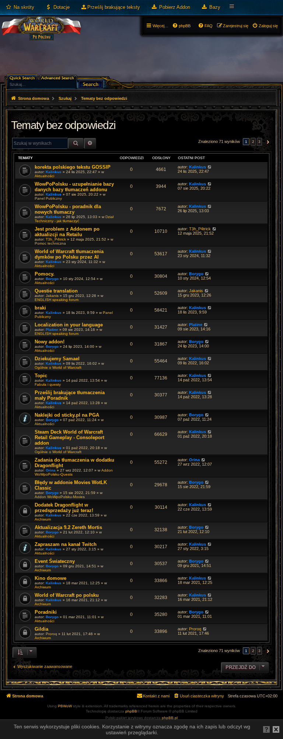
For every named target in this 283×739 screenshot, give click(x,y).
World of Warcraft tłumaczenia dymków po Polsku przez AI (69, 254)
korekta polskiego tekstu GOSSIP (73, 167)
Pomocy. (45, 274)
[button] (267, 142)
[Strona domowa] (41, 35)
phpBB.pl (170, 718)
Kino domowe (50, 578)
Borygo (52, 279)
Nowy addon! (49, 341)
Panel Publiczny (48, 198)
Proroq (51, 634)
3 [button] (259, 142)
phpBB (131, 711)
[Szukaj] (90, 83)
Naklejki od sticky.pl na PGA (67, 415)
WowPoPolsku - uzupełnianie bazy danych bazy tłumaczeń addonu (74, 186)
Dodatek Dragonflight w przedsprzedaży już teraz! (64, 507)
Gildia (41, 629)
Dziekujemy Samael (57, 358)
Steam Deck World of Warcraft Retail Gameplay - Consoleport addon (69, 437)
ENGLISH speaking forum (56, 300)
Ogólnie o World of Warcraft (58, 367)
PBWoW (65, 706)
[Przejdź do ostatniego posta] (209, 167)
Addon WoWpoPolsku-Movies (60, 497)
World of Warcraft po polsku (67, 595)
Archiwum (43, 519)
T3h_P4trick (56, 239)
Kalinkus (54, 172)
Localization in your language (69, 325)
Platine (52, 330)
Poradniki (46, 612)
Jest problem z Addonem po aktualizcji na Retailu (67, 231)
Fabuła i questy (48, 384)
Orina (51, 470)
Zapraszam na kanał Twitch (66, 544)
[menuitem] (20, 7)
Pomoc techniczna (50, 243)
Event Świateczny (55, 561)
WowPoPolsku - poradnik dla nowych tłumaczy (68, 209)
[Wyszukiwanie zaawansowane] (58, 77)
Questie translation (56, 291)
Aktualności (44, 176)
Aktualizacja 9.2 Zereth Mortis (68, 527)
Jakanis (52, 296)
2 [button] (253, 142)
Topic (41, 375)
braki (40, 308)
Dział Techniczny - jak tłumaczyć (74, 219)
